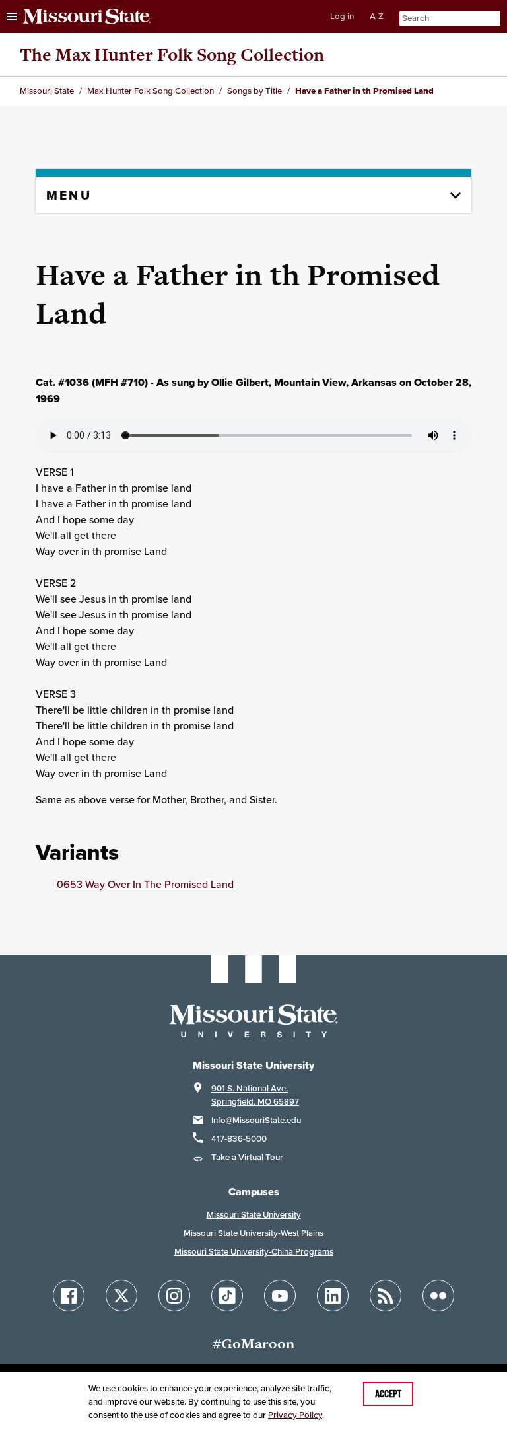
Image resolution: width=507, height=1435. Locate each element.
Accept (388, 1394)
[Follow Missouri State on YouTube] (280, 1295)
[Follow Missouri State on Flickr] (438, 1295)
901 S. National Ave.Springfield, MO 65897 (255, 1095)
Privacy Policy (295, 1415)
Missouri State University (254, 1214)
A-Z (377, 16)
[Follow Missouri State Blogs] (385, 1295)
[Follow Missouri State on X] (121, 1295)
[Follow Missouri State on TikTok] (227, 1295)
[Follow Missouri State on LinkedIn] (333, 1295)
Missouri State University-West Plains (253, 1233)
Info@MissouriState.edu (256, 1120)
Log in (342, 16)
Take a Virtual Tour (247, 1157)
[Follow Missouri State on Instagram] (174, 1295)
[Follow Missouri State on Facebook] (68, 1295)
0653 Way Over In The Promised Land (145, 884)
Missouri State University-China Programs (253, 1251)
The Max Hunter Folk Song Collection (172, 54)
